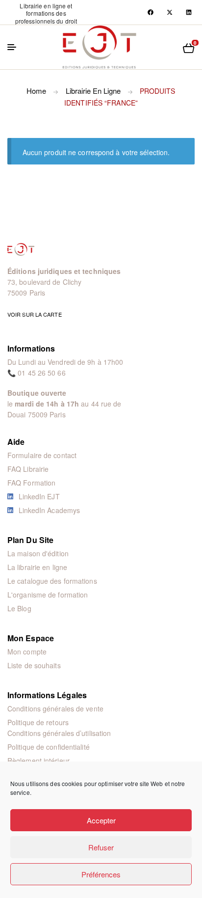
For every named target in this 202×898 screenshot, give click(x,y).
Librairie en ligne (93, 90)
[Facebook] (150, 12)
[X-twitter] (170, 12)
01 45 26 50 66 (41, 373)
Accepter (101, 820)
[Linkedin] (189, 12)
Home (36, 90)
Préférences (101, 874)
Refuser (101, 847)
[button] (46, 13)
